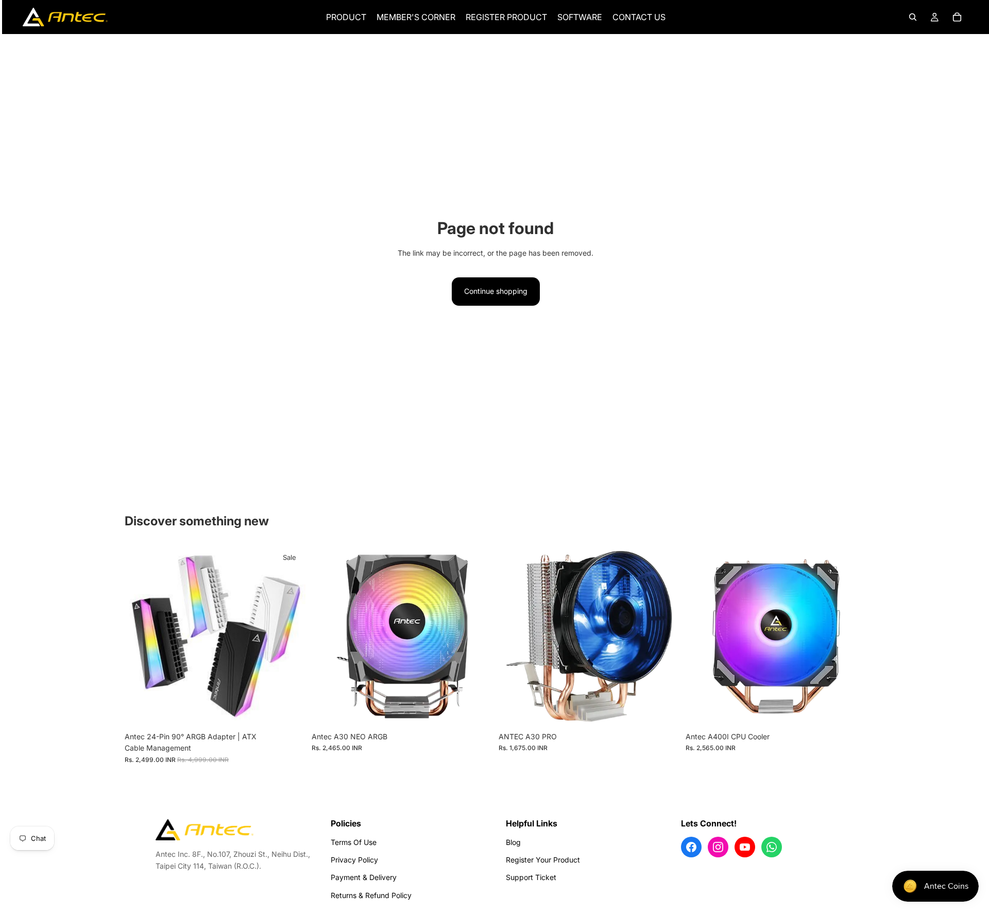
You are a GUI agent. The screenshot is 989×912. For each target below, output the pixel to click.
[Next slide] (290, 636)
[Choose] (289, 711)
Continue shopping (495, 291)
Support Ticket (531, 877)
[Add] (476, 711)
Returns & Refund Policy (371, 895)
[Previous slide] (140, 636)
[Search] (912, 17)
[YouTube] (745, 847)
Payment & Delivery (364, 877)
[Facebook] (691, 847)
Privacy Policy (354, 859)
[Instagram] (718, 847)
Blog (513, 842)
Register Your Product (543, 859)
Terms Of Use (354, 842)
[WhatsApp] (771, 847)
